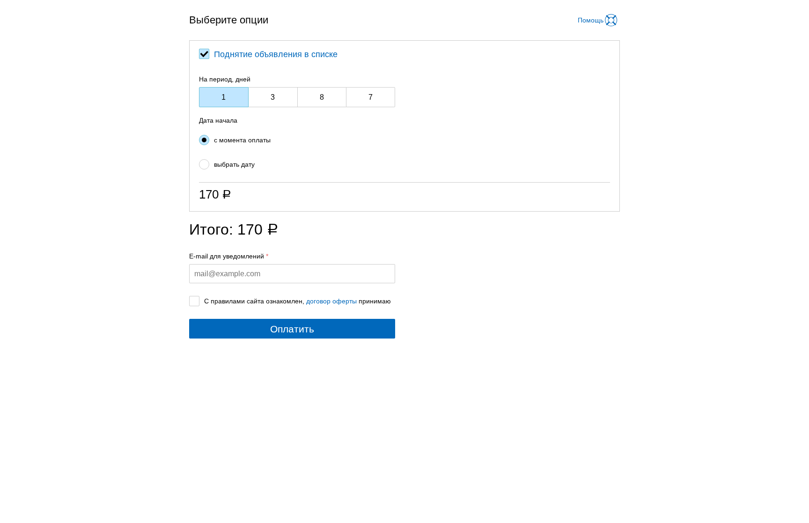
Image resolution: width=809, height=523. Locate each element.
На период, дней (224, 79)
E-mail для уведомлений (226, 256)
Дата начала (218, 120)
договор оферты (331, 301)
